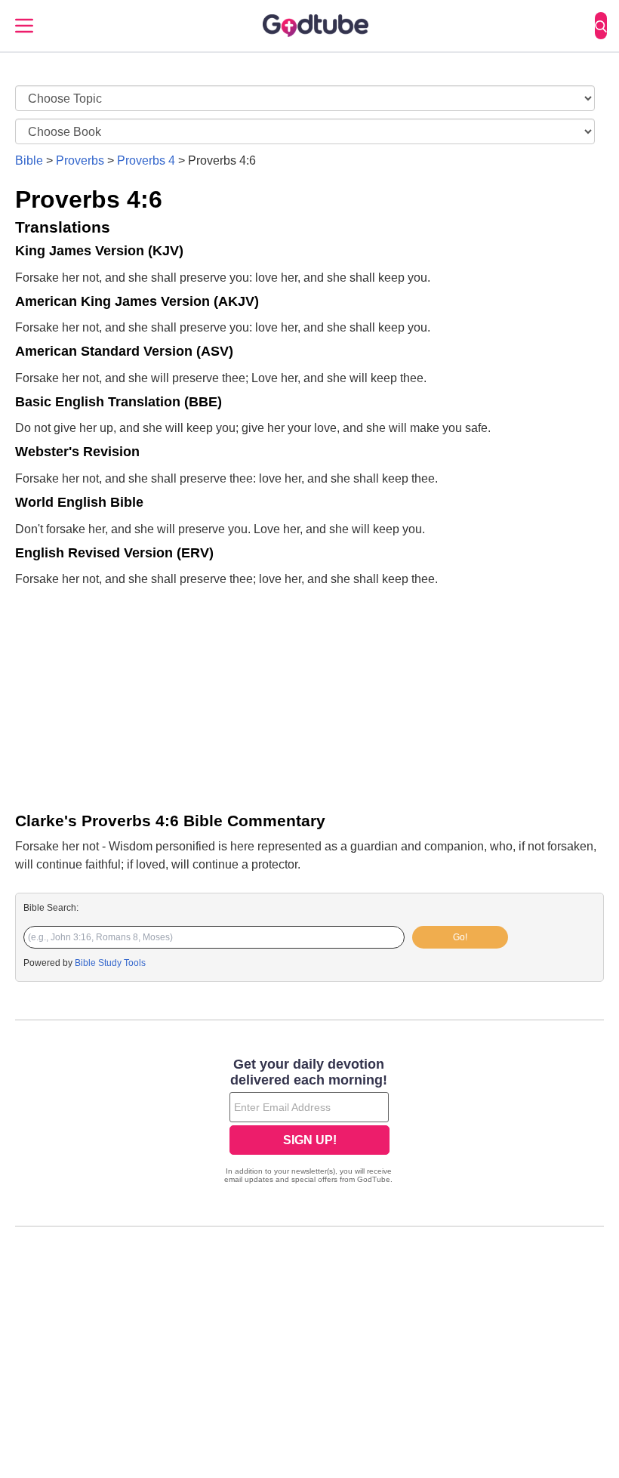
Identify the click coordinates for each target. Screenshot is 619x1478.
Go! (460, 937)
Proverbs (80, 160)
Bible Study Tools (110, 963)
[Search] (601, 25)
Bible (29, 160)
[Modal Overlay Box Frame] (309, 1122)
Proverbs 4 (146, 160)
